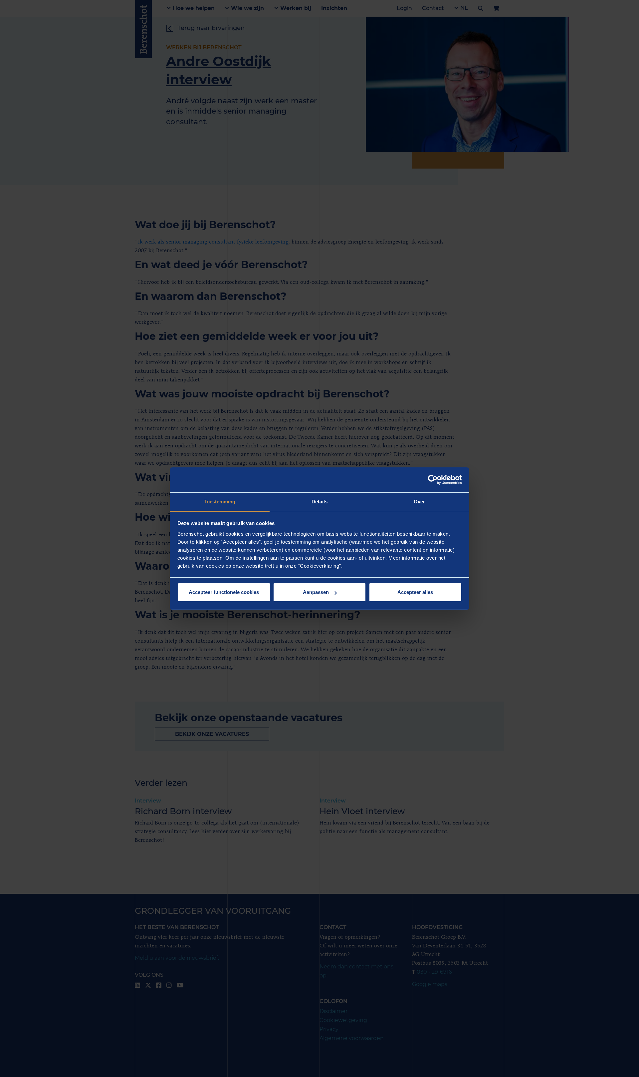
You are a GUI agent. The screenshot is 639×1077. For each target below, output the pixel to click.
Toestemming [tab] (219, 501)
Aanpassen (316, 592)
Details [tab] (320, 501)
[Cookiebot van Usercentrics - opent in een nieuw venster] (433, 480)
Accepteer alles (415, 592)
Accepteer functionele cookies (224, 592)
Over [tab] (419, 501)
